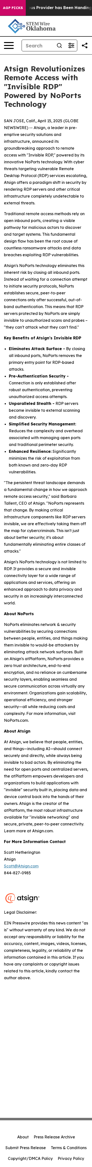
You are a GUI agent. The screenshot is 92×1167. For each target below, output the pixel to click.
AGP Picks (13, 8)
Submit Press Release (25, 1147)
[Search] (59, 45)
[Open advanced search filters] (71, 45)
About (23, 1136)
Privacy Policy (71, 1158)
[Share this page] (84, 45)
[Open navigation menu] (9, 45)
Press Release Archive (54, 1136)
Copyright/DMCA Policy (30, 1158)
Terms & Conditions (69, 1147)
